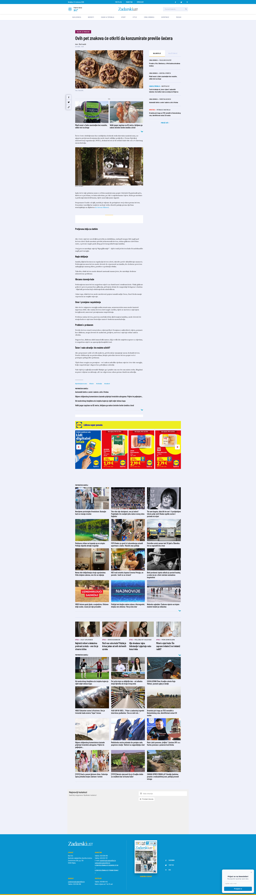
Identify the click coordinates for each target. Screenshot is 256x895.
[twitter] (181, 1)
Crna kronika (149, 17)
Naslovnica (76, 17)
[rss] (187, 1)
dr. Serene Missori (102, 207)
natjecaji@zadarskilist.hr (102, 863)
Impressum (140, 2)
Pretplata (118, 2)
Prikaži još (164, 123)
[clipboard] (68, 107)
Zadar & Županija (107, 17)
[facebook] (175, 1)
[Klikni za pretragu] (186, 9)
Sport (123, 17)
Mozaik (178, 17)
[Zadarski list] (128, 9)
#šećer (91, 383)
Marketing (129, 2)
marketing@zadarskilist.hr (108, 860)
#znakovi (107, 383)
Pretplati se (238, 889)
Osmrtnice (165, 17)
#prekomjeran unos (81, 383)
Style (135, 17)
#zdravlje (99, 383)
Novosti (91, 17)
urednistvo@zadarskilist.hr (76, 882)
